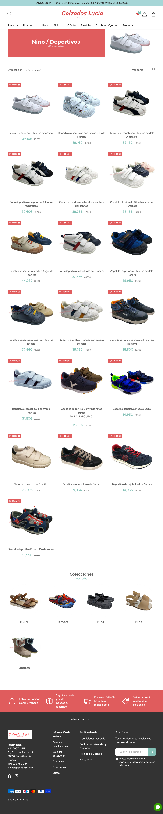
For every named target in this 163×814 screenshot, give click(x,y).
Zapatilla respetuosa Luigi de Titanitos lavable (31, 341)
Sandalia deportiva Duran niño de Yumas (31, 549)
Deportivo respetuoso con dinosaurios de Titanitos (81, 134)
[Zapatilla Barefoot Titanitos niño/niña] (31, 104)
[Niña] (100, 600)
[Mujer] (24, 600)
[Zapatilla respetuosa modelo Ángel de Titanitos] (31, 242)
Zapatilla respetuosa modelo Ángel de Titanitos (31, 272)
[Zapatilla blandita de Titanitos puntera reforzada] (131, 173)
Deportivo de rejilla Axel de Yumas (132, 484)
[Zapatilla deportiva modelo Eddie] (131, 380)
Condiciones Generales (93, 738)
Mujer (24, 621)
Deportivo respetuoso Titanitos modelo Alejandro (131, 134)
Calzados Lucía (21, 800)
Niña (100, 621)
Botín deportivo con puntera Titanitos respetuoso (31, 204)
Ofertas (71, 25)
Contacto (58, 761)
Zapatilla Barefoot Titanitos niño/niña (31, 132)
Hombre (62, 621)
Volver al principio (80, 719)
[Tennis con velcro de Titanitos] (31, 455)
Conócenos (59, 767)
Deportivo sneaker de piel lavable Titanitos (31, 410)
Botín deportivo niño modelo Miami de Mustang (132, 341)
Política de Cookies (91, 753)
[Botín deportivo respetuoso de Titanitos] (81, 242)
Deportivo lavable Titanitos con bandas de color (81, 341)
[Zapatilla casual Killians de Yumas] (81, 455)
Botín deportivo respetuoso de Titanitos (81, 271)
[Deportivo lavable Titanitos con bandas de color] (81, 311)
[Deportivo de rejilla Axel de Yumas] (131, 455)
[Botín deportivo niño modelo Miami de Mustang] (131, 311)
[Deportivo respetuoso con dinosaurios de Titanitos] (81, 104)
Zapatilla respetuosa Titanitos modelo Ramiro (131, 272)
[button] (153, 14)
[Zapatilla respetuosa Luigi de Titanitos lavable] (31, 311)
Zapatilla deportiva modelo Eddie (132, 408)
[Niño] (138, 600)
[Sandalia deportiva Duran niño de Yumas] (31, 520)
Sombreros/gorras (106, 25)
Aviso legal (86, 759)
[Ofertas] (24, 646)
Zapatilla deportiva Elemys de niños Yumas (81, 410)
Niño (138, 621)
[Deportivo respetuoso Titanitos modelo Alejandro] (131, 104)
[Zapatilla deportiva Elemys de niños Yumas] (81, 380)
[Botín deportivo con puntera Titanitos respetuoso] (31, 173)
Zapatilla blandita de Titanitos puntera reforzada (131, 204)
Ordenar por (15, 69)
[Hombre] (62, 600)
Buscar (56, 772)
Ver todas (81, 578)
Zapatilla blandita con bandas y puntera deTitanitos (81, 204)
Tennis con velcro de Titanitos (31, 484)
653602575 (122, 2)
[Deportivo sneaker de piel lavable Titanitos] (31, 380)
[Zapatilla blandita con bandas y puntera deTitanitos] (81, 173)
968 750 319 (96, 2)
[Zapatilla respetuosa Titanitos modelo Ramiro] (131, 242)
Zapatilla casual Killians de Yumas (81, 484)
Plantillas (86, 25)
